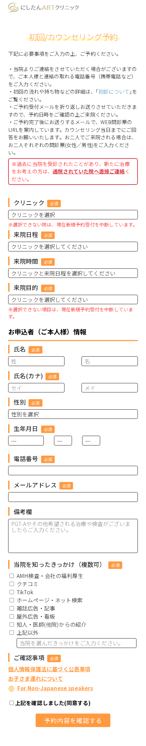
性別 (23, 402)
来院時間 (29, 261)
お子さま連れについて (35, 678)
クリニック (32, 202)
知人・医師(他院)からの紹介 (51, 624)
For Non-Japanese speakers (55, 688)
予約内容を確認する (73, 720)
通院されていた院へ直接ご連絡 (89, 171)
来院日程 (29, 234)
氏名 (23, 348)
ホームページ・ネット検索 (50, 600)
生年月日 (29, 428)
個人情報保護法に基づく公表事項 (49, 669)
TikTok (25, 592)
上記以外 (28, 632)
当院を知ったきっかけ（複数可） (62, 564)
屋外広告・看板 (36, 616)
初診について (113, 91)
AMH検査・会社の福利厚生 (50, 576)
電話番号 (29, 458)
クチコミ (28, 584)
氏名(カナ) (31, 375)
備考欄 (23, 511)
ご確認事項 (32, 657)
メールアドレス (38, 484)
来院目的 (29, 287)
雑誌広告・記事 (36, 608)
